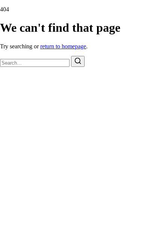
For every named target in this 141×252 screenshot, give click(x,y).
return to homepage (63, 46)
